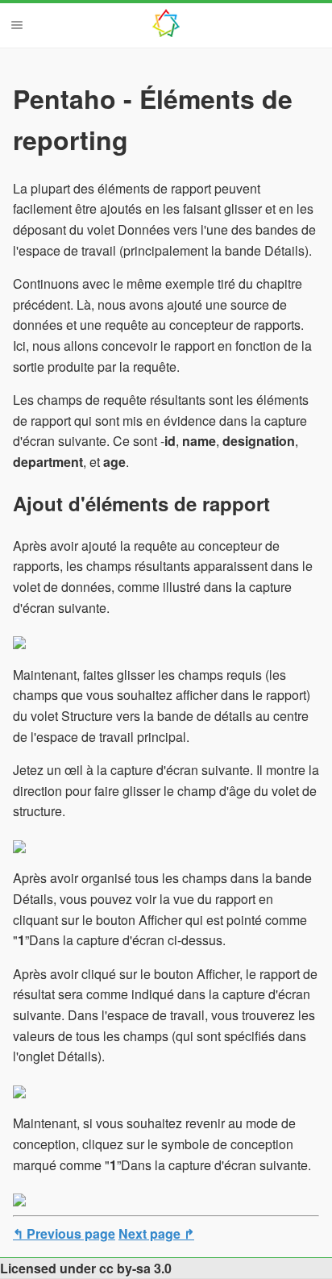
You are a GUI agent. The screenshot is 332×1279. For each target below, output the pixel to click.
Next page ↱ (156, 1233)
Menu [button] (17, 25)
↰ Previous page (64, 1233)
